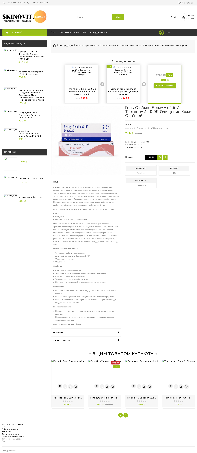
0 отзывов (141, 128)
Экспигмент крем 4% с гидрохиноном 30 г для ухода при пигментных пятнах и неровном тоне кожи (31, 95)
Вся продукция (66, 45)
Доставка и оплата (69, 32)
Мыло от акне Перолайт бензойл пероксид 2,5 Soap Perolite (123, 91)
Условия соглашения (12, 438)
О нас (54, 32)
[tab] (86, 182)
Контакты (6, 431)
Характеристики (61, 340)
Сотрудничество (98, 32)
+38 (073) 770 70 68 (39, 2)
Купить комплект (164, 85)
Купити (151, 157)
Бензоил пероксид (110, 45)
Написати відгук (160, 128)
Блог (85, 32)
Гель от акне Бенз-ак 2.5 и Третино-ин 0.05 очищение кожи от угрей (154, 45)
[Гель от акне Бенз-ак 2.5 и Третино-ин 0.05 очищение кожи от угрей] (86, 140)
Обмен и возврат (10, 429)
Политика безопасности (13, 436)
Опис (56, 182)
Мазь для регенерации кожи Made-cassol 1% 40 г (30, 133)
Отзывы (58, 332)
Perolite (141, 173)
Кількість (129, 157)
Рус (179, 2)
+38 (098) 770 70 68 (15, 2)
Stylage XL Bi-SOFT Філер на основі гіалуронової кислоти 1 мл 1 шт (31, 55)
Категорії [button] (16, 32)
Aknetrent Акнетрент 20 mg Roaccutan (30, 72)
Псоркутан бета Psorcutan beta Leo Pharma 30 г (29, 115)
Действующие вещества (87, 45)
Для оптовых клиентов (12, 424)
